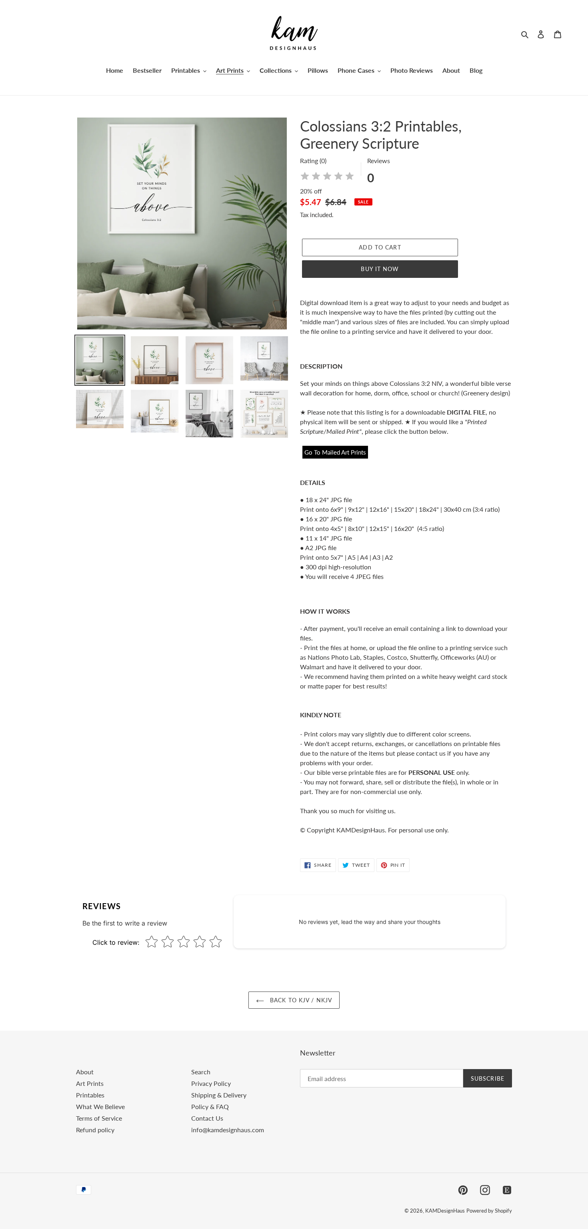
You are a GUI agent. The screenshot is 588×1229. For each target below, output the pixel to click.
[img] (327, 177)
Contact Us (207, 1118)
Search (200, 1071)
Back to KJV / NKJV (300, 1000)
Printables (90, 1095)
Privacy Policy (211, 1083)
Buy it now (380, 268)
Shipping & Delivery (218, 1095)
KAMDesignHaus (445, 1210)
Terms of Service (99, 1118)
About (85, 1071)
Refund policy (95, 1129)
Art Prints (90, 1083)
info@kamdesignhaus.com (227, 1129)
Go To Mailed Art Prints (335, 452)
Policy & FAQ (210, 1106)
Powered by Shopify (489, 1210)
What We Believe (100, 1106)
